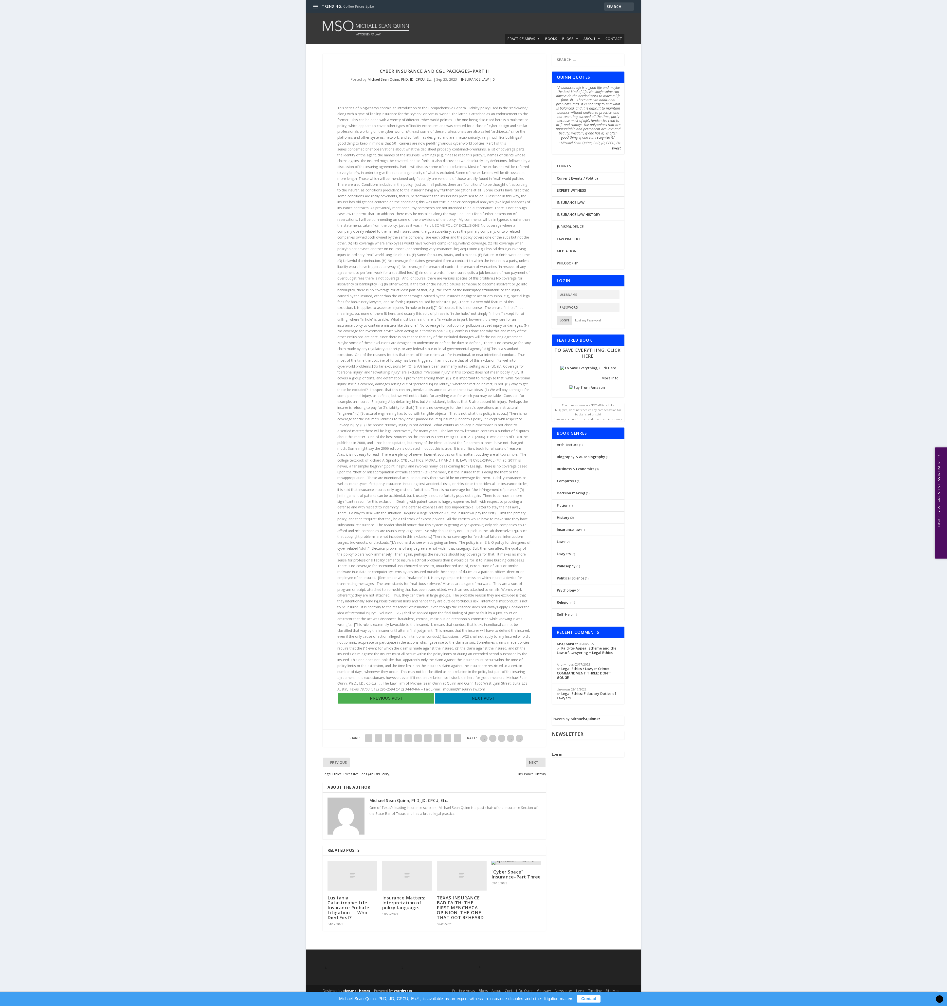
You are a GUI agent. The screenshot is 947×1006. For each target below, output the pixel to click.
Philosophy (566, 566)
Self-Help (565, 614)
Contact (588, 999)
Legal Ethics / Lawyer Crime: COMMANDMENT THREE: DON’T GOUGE (584, 673)
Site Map (612, 990)
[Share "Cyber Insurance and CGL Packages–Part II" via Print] (457, 738)
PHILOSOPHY (567, 263)
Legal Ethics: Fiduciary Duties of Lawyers (586, 695)
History (563, 517)
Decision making (571, 493)
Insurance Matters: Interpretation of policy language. (403, 903)
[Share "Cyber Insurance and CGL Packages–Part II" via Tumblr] (398, 738)
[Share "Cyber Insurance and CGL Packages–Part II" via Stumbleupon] (438, 738)
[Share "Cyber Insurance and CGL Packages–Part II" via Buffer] (428, 738)
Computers (566, 481)
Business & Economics (575, 468)
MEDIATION (567, 251)
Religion (564, 602)
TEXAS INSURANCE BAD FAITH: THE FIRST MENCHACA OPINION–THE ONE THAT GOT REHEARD (460, 908)
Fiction (562, 505)
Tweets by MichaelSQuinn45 (576, 718)
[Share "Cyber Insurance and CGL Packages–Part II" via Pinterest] (408, 738)
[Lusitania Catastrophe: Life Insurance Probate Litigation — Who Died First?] (352, 876)
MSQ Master (567, 643)
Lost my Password (588, 320)
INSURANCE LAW (475, 79)
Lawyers (564, 553)
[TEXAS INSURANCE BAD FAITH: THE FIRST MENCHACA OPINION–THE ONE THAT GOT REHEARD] (462, 876)
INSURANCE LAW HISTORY (578, 214)
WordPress (403, 990)
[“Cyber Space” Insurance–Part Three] (516, 863)
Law (560, 541)
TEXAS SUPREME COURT (363, 6)
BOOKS (551, 38)
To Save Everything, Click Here (587, 353)
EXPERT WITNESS (571, 190)
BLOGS (568, 38)
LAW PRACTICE (569, 239)
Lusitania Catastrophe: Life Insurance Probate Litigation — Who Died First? (348, 908)
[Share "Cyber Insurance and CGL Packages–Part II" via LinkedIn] (418, 738)
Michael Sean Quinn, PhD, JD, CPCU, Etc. (399, 79)
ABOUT (589, 38)
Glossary (544, 990)
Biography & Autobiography (581, 456)
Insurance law (569, 529)
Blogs (483, 990)
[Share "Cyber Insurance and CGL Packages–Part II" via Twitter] (378, 738)
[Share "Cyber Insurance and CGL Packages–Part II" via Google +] (388, 738)
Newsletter (563, 990)
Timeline (595, 990)
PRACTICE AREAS (521, 38)
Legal (580, 990)
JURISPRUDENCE (570, 226)
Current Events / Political (578, 178)
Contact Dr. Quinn (519, 990)
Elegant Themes (356, 990)
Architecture (567, 444)
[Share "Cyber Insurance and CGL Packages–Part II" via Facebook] (369, 738)
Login (564, 320)
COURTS (564, 166)
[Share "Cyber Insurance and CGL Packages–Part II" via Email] (448, 738)
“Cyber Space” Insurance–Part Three (516, 874)
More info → (612, 378)
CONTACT (613, 38)
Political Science (570, 578)
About (496, 990)
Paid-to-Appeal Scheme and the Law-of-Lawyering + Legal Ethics (586, 650)
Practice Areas (463, 990)
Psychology (566, 590)
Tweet (616, 148)
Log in (557, 754)
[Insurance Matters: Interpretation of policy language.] (407, 876)
